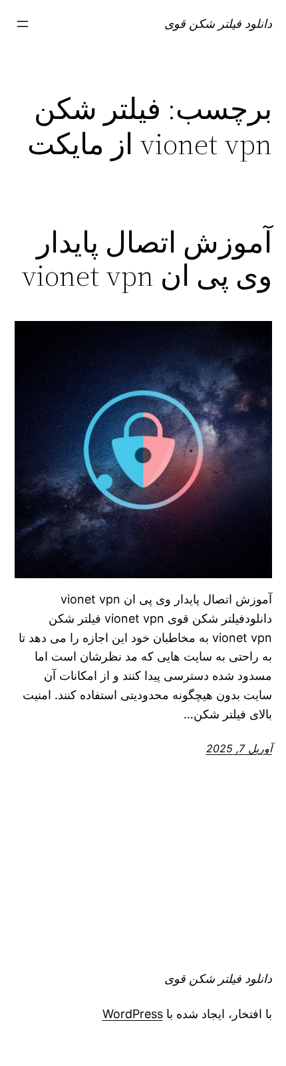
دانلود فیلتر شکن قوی (218, 24)
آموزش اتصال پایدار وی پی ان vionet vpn (146, 259)
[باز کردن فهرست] (23, 24)
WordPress (132, 1014)
